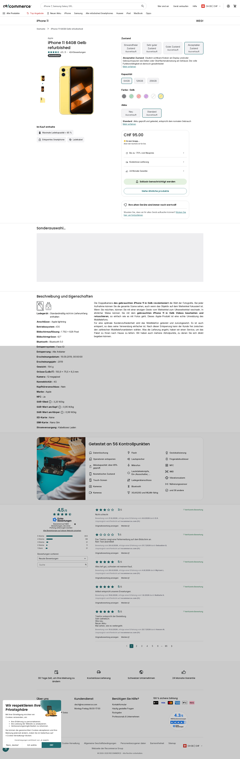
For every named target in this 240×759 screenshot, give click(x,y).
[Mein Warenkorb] (235, 6)
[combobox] (90, 6)
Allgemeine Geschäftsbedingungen (100, 743)
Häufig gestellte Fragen (123, 708)
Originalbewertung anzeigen (106, 526)
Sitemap (172, 743)
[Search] (143, 6)
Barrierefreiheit (157, 743)
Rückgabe (117, 712)
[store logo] (17, 6)
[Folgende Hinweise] (171, 646)
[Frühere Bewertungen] (126, 646)
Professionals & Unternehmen (125, 716)
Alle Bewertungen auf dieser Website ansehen (62, 531)
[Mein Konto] (228, 6)
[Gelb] (160, 96)
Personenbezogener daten (133, 743)
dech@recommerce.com (85, 704)
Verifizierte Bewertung (194, 509)
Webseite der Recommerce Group (107, 748)
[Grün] (131, 96)
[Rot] (138, 96)
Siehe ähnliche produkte (155, 191)
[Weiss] (153, 96)
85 (166, 646)
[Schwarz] (124, 96)
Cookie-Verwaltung (71, 743)
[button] (211, 6)
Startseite (41, 29)
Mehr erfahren (129, 66)
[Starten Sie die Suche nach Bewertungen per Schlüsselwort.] (86, 564)
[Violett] (146, 96)
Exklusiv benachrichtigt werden (157, 181)
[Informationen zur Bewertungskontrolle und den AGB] (75, 524)
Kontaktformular (119, 704)
